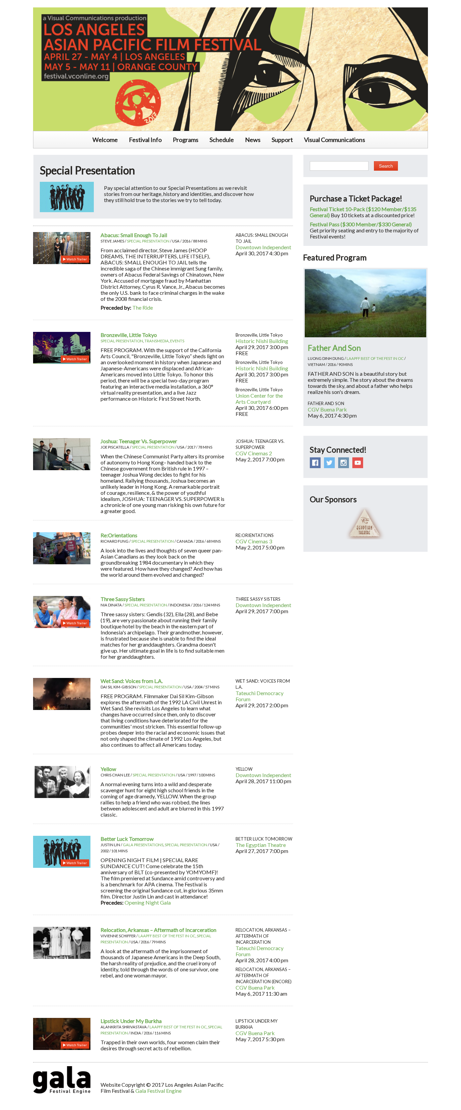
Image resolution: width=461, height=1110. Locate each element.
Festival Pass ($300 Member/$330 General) (361, 224)
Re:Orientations (119, 535)
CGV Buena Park (255, 987)
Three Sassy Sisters (123, 599)
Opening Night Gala (148, 902)
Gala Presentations (143, 845)
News (253, 139)
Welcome (105, 139)
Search (386, 166)
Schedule (222, 139)
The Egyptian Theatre (261, 845)
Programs (185, 139)
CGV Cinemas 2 (254, 453)
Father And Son (334, 347)
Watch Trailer (76, 259)
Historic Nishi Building (262, 341)
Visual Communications (334, 139)
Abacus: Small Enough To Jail (134, 235)
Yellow (108, 769)
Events (177, 341)
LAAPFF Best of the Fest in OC (166, 936)
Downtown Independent (263, 247)
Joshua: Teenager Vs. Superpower (139, 441)
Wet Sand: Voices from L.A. (132, 681)
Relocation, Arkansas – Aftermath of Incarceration (158, 930)
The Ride (142, 307)
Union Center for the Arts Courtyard (259, 398)
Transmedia (156, 341)
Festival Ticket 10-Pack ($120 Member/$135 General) (363, 212)
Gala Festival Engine (158, 1090)
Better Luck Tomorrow (127, 838)
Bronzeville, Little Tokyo (129, 335)
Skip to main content (24, 4)
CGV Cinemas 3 (254, 541)
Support (282, 139)
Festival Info (145, 139)
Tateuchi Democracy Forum (259, 696)
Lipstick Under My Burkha (131, 1021)
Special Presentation (148, 241)
